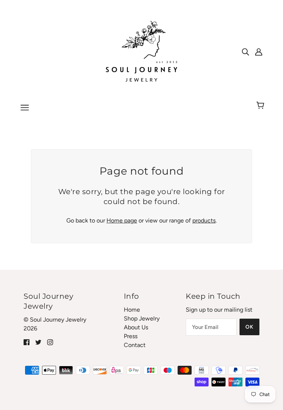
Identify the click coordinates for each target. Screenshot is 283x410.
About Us (136, 327)
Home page (121, 220)
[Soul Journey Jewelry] (141, 51)
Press (130, 336)
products (204, 220)
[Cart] (261, 105)
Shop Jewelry (142, 318)
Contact (135, 344)
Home (132, 309)
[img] (245, 51)
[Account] (258, 51)
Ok (249, 327)
